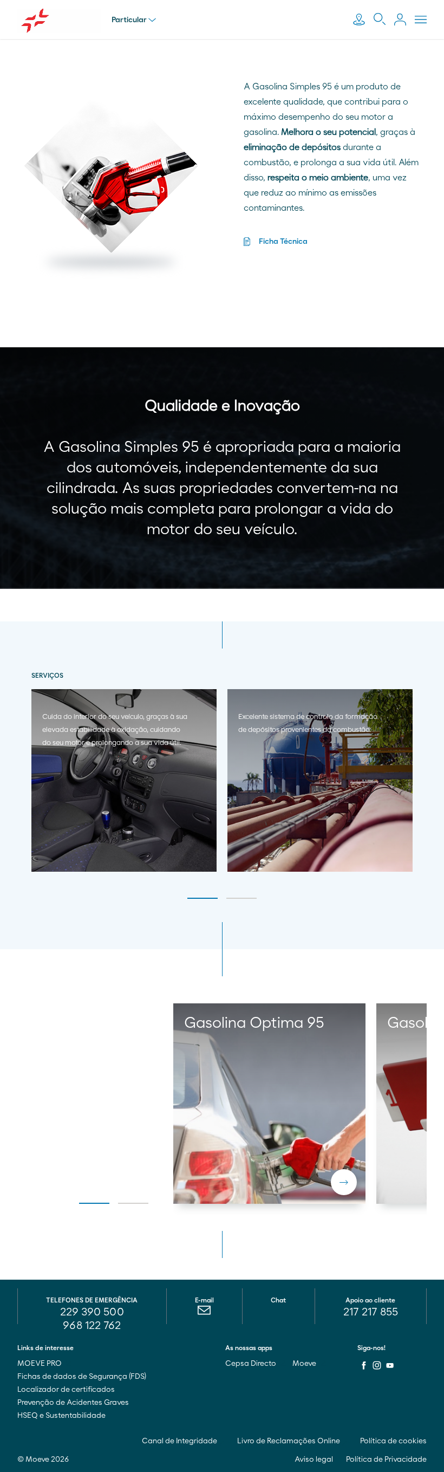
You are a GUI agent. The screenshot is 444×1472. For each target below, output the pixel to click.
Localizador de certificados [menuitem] (66, 1389)
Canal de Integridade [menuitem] (180, 1441)
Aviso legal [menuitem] (314, 1459)
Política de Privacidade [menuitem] (386, 1459)
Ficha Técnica (283, 241)
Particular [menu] (129, 20)
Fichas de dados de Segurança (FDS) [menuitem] (81, 1376)
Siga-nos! (371, 1348)
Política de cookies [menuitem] (393, 1441)
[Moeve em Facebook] (363, 1365)
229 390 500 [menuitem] (92, 1312)
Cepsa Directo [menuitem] (251, 1363)
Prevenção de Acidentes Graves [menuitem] (73, 1402)
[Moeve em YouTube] (389, 1365)
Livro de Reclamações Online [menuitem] (289, 1441)
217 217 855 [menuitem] (370, 1312)
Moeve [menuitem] (305, 1363)
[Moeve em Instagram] (376, 1365)
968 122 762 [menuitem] (92, 1325)
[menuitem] (204, 1313)
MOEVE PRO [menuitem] (40, 1363)
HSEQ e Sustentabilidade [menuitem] (61, 1415)
